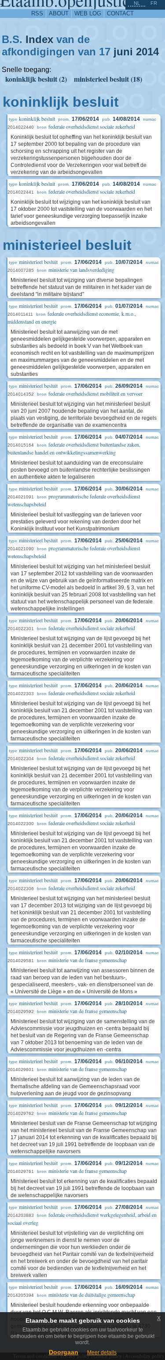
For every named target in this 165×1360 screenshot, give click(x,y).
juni (123, 52)
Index (39, 39)
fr (153, 3)
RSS (37, 13)
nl (137, 3)
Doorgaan (63, 1352)
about (59, 13)
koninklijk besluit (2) (36, 79)
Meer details (102, 1352)
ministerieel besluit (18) (108, 79)
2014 (147, 52)
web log (87, 13)
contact (120, 13)
